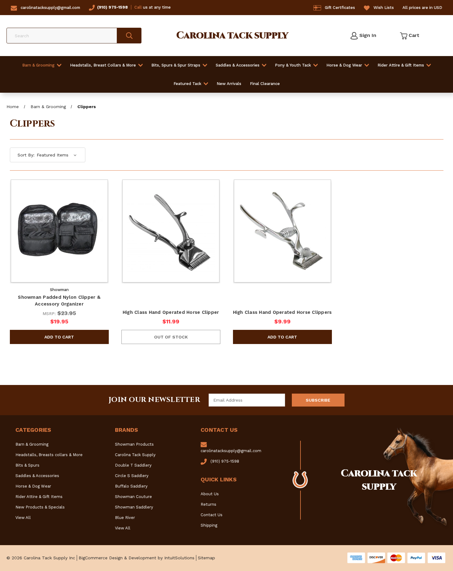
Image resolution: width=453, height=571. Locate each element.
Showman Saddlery (134, 507)
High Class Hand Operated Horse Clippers (282, 312)
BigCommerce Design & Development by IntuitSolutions (136, 557)
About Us (210, 494)
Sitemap (206, 557)
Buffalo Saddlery (131, 486)
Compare (57, 239)
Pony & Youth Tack (293, 65)
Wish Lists (383, 7)
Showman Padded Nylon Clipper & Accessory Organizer (59, 300)
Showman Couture (133, 496)
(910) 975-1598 (112, 7)
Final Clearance (265, 83)
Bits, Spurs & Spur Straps (175, 65)
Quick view (59, 223)
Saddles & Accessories (237, 65)
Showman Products (134, 444)
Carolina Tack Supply (135, 454)
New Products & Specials (40, 507)
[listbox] (57, 155)
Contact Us (211, 514)
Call (138, 7)
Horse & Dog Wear (344, 65)
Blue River (125, 517)
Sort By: (26, 154)
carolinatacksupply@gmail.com (50, 7)
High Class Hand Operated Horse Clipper (171, 312)
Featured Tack (187, 83)
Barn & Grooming (38, 65)
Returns (208, 504)
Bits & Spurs (27, 465)
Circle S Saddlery (132, 475)
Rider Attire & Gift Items (400, 65)
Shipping (209, 525)
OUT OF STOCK (171, 336)
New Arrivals (229, 83)
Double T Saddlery (133, 465)
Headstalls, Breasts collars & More (49, 454)
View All (23, 517)
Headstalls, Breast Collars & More (103, 65)
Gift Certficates (340, 7)
